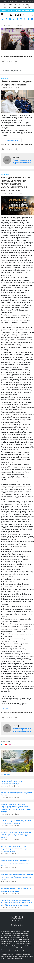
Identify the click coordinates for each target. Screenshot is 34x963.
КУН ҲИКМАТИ (6, 774)
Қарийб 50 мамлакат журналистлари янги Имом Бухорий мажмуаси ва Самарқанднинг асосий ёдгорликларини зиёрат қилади (16, 902)
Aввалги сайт (28, 10)
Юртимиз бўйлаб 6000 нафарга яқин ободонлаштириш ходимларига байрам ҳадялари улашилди (14, 848)
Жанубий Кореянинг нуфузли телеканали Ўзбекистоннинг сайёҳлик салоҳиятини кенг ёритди (16, 862)
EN (28, 1)
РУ (26, 1)
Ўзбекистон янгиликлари (11, 140)
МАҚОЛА (6, 709)
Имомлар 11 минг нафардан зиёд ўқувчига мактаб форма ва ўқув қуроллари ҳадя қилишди (16, 834)
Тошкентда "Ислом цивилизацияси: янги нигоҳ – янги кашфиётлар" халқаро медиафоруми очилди (17, 876)
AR (31, 1)
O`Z (23, 1)
